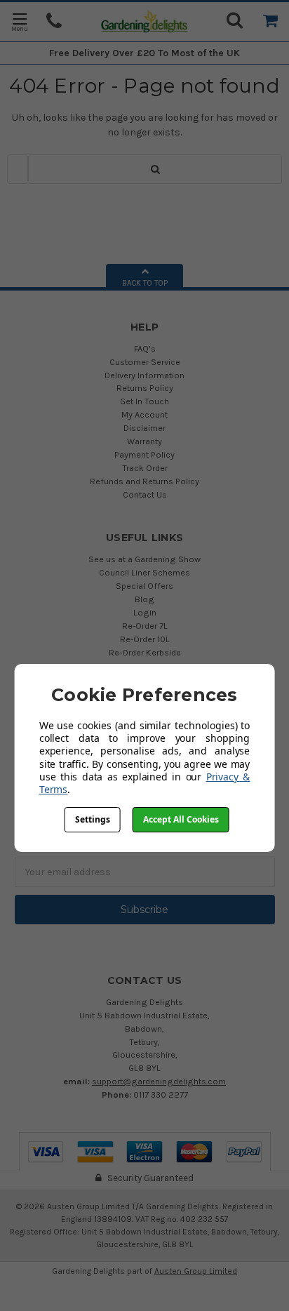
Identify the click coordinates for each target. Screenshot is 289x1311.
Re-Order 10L (145, 639)
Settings (92, 819)
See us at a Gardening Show (144, 559)
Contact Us (145, 494)
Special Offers (144, 585)
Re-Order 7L (145, 625)
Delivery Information (144, 375)
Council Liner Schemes (144, 572)
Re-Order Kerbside (145, 652)
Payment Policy (144, 454)
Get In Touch (144, 401)
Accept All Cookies (181, 819)
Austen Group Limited (195, 1271)
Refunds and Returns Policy (144, 481)
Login (144, 612)
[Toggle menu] (19, 21)
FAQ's (145, 348)
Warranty (144, 441)
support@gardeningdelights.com (159, 1081)
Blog (144, 599)
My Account (144, 414)
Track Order (145, 467)
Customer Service (144, 362)
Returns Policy (144, 387)
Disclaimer (144, 427)
